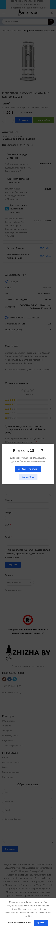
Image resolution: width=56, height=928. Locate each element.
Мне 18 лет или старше (28, 468)
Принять (41, 922)
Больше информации (19, 922)
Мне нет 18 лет (28, 477)
